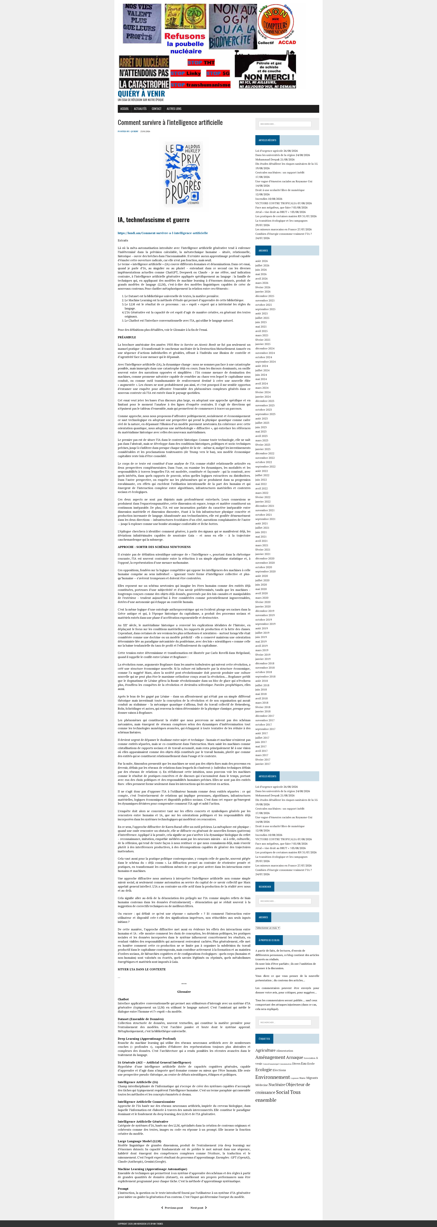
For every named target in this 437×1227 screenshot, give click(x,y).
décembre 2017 (264, 716)
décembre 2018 (264, 663)
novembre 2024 (265, 353)
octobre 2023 (263, 409)
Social (282, 1092)
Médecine (261, 1085)
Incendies (261, 199)
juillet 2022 (262, 475)
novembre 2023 (265, 405)
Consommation (285, 1064)
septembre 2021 (265, 519)
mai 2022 (261, 484)
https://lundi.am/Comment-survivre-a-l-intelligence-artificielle (163, 233)
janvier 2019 (263, 659)
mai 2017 (261, 746)
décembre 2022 (264, 453)
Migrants (312, 1078)
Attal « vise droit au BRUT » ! (273, 212)
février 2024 (262, 392)
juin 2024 (261, 375)
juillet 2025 (262, 318)
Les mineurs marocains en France (276, 229)
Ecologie (263, 1069)
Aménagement (270, 1057)
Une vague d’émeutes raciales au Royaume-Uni (283, 181)
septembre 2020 (265, 571)
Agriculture (265, 1050)
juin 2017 (261, 742)
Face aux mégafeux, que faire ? (274, 207)
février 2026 (262, 287)
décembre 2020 (264, 558)
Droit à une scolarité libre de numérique (280, 190)
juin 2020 (261, 584)
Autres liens (174, 109)
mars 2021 (261, 545)
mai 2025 (261, 326)
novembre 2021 (265, 510)
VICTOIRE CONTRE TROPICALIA (276, 203)
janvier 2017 (263, 764)
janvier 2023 (263, 449)
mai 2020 (261, 589)
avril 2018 (261, 698)
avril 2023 (261, 436)
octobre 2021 (263, 515)
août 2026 (261, 261)
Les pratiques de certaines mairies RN (278, 216)
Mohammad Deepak (267, 159)
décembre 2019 (264, 611)
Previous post (174, 1208)
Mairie (302, 1078)
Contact (156, 109)
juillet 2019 (262, 633)
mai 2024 (261, 379)
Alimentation (284, 1051)
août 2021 (261, 523)
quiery (134, 131)
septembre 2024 (265, 361)
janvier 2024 (263, 396)
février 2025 (262, 340)
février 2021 (262, 549)
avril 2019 (261, 646)
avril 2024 (261, 383)
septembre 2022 (265, 466)
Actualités (140, 109)
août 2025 (261, 313)
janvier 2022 (263, 501)
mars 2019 (261, 650)
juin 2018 (261, 689)
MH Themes (158, 1223)
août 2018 (261, 681)
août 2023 (261, 418)
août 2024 (261, 366)
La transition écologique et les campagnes (281, 220)
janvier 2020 (263, 606)
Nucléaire (277, 1084)
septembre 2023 (265, 414)
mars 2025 (261, 335)
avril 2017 (261, 751)
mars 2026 (261, 283)
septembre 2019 (265, 624)
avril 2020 (261, 593)
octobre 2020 (263, 567)
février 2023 (262, 444)
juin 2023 (261, 427)
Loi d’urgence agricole (269, 151)
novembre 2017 (265, 720)
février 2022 (262, 497)
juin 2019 (261, 637)
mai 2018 (261, 694)
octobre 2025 (263, 305)
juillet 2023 (262, 423)
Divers (296, 1064)
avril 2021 (261, 541)
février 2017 (262, 759)
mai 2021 (261, 536)
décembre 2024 (264, 348)
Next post (197, 1208)
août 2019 (261, 628)
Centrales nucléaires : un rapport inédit (280, 172)
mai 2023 (261, 431)
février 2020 (262, 602)
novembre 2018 (265, 667)
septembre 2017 (265, 729)
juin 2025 (261, 322)
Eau (304, 1063)
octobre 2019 (263, 619)
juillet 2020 (262, 580)
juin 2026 (261, 270)
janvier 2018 (263, 711)
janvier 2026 (263, 291)
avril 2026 (261, 278)
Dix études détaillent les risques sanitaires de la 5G (286, 164)
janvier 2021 (263, 554)
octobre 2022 (263, 462)
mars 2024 (261, 388)
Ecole (311, 1064)
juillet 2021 (262, 528)
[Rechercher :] (285, 124)
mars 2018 (261, 702)
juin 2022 (261, 480)
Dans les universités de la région (275, 155)
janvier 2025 (263, 344)
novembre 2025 (265, 300)
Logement (295, 1078)
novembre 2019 (265, 615)
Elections (279, 1070)
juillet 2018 (262, 685)
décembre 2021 (264, 506)
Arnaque (294, 1057)
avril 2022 (261, 488)
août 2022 (261, 471)
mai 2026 (261, 274)
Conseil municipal (271, 1064)
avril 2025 (261, 331)
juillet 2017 (262, 738)
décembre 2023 (264, 401)
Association (309, 1058)
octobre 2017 (263, 724)
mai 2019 (261, 641)
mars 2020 (261, 598)
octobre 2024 (263, 357)
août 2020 (261, 576)
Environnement (272, 1077)
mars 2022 (261, 493)
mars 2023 (261, 440)
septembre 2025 (265, 309)
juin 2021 (261, 532)
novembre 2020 (265, 563)
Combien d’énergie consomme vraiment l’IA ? (283, 234)
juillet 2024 (262, 370)
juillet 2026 (262, 265)
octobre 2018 (263, 672)
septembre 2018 (265, 676)
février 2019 (262, 654)
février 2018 (262, 707)
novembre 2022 (265, 458)
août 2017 (261, 733)
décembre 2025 (264, 296)
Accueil (124, 109)
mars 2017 (261, 755)
